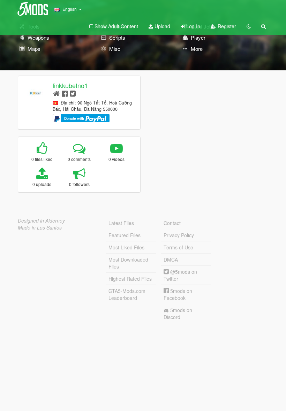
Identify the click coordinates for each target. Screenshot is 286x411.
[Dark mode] (248, 26)
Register (226, 26)
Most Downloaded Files (128, 263)
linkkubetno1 (70, 85)
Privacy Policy (179, 235)
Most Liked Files (126, 247)
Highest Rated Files (130, 278)
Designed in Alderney (41, 220)
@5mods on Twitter (180, 275)
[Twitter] (72, 93)
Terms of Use (178, 247)
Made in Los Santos (40, 227)
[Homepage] (56, 93)
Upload (161, 26)
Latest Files (121, 222)
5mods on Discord (178, 313)
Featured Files (124, 235)
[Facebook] (64, 93)
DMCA (171, 259)
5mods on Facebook (178, 294)
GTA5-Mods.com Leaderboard (126, 294)
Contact (172, 222)
